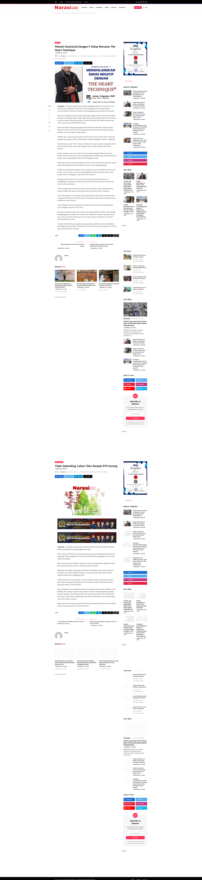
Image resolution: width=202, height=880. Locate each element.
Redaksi (61, 2)
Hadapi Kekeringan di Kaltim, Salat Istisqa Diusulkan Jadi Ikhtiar (139, 105)
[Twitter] (49, 114)
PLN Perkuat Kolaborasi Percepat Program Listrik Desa (109, 285)
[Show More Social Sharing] (94, 63)
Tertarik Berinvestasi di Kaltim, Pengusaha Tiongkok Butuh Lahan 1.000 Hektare (139, 288)
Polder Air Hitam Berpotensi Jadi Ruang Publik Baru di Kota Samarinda (109, 663)
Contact (86, 2)
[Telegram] (49, 126)
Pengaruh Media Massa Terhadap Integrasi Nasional (139, 256)
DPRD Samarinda (59, 462)
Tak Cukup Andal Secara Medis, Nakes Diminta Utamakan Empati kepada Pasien (64, 663)
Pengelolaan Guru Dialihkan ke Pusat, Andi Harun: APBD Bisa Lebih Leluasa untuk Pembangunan (139, 143)
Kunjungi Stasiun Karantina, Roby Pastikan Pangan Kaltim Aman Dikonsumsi (101, 246)
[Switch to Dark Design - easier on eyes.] (144, 7)
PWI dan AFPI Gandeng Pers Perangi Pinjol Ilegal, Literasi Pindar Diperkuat (63, 286)
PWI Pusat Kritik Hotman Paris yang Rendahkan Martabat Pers (86, 285)
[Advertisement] (101, 27)
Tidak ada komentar (109, 56)
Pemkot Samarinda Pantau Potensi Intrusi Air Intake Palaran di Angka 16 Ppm (139, 116)
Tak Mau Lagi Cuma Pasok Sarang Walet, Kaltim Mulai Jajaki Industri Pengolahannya (140, 94)
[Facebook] (49, 110)
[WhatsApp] (49, 118)
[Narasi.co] (66, 7)
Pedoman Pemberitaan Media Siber (73, 2)
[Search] (146, 7)
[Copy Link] (49, 130)
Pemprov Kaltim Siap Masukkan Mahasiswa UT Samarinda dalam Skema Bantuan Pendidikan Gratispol (140, 267)
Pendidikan (99, 7)
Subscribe (138, 7)
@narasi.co (128, 81)
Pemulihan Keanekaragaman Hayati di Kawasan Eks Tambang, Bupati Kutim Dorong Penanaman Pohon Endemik (140, 129)
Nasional (84, 7)
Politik (91, 7)
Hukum (107, 7)
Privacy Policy (136, 424)
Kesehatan (122, 7)
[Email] (49, 122)
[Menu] (56, 2)
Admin (62, 56)
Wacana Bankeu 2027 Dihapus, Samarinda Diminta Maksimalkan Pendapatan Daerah (86, 663)
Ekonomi (114, 7)
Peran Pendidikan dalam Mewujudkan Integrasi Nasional (139, 277)
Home (63, 13)
